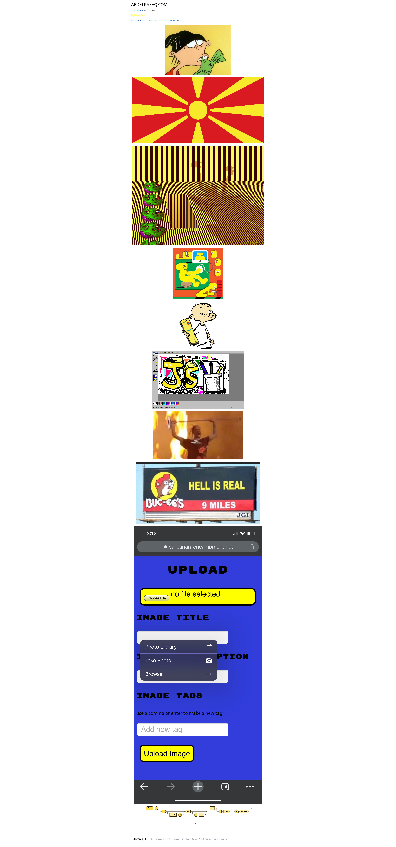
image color (141, 10)
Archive (224, 839)
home (133, 10)
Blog (152, 839)
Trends (208, 839)
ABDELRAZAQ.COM (149, 4)
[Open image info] (198, 50)
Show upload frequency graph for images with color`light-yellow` (156, 20)
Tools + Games (191, 839)
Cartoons (216, 839)
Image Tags (167, 839)
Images (159, 839)
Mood (201, 839)
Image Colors (179, 839)
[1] (195, 823)
